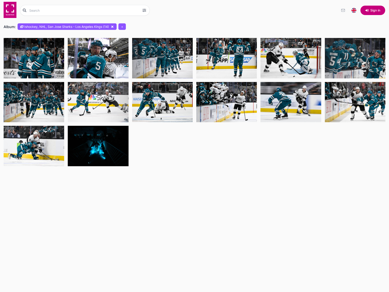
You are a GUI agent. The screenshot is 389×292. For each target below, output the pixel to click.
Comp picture (19, 74)
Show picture (19, 63)
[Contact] (343, 10)
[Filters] (144, 10)
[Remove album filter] (112, 26)
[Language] (353, 10)
